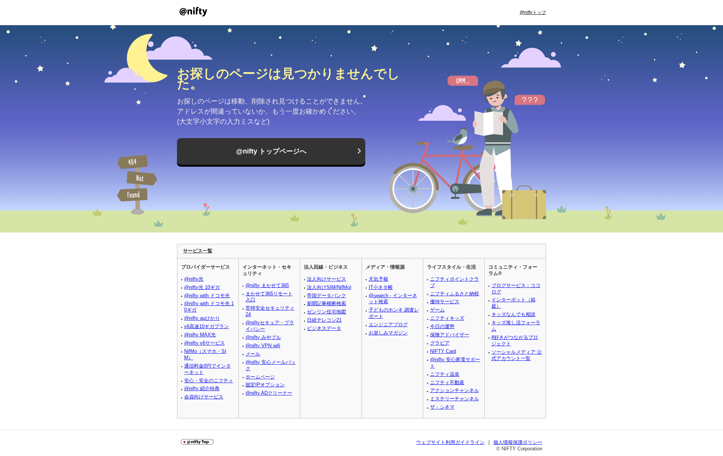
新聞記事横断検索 (326, 303)
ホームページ (260, 377)
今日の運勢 (442, 326)
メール (253, 354)
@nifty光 (193, 279)
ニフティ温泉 (444, 374)
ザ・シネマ (442, 407)
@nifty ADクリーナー (269, 393)
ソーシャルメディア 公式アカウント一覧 (516, 355)
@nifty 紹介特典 (202, 388)
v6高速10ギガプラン (206, 326)
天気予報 (378, 279)
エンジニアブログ (388, 324)
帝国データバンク (326, 295)
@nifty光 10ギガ (202, 287)
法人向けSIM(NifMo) (329, 287)
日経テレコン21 (324, 320)
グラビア (440, 343)
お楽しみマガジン (388, 333)
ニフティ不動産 (447, 382)
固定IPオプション (265, 385)
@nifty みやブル (263, 337)
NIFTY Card (443, 351)
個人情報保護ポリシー (517, 442)
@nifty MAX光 (200, 334)
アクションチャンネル (454, 390)
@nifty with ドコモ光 (207, 295)
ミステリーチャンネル (454, 398)
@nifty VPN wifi (263, 345)
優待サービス (444, 301)
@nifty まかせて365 (267, 285)
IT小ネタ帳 (381, 287)
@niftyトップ (533, 12)
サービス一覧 (197, 251)
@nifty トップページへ (271, 151)
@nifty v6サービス (204, 343)
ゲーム (437, 310)
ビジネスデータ (324, 328)
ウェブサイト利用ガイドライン (450, 442)
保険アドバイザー (449, 334)
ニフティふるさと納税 (454, 293)
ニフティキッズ (447, 318)
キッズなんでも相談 (513, 314)
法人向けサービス (326, 279)
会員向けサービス (203, 397)
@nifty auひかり (202, 318)
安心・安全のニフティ (208, 380)
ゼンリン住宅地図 (326, 312)
